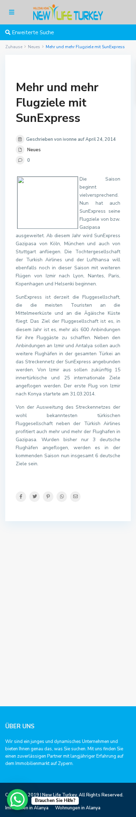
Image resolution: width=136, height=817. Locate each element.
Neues (34, 150)
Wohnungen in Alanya (77, 808)
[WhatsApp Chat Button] (17, 799)
